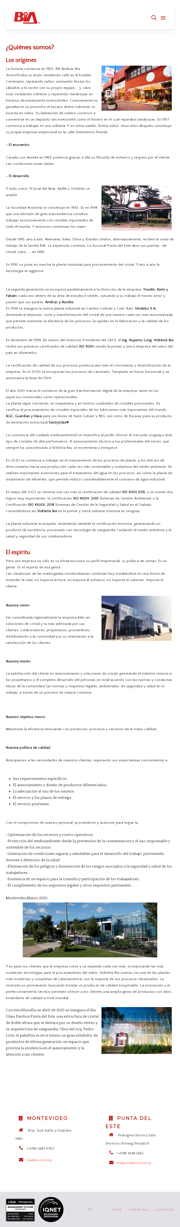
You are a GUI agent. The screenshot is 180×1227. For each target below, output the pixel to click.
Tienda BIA (139, 1209)
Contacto (165, 1209)
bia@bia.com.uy (39, 1160)
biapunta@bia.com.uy (134, 1163)
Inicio (116, 1209)
